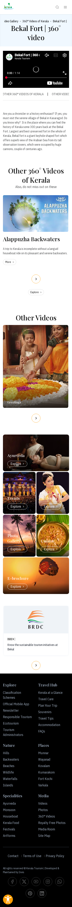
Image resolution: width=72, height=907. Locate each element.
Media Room (46, 829)
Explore (34, 292)
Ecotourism (11, 723)
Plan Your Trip (47, 705)
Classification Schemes (12, 695)
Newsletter (11, 710)
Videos (42, 803)
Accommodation (49, 725)
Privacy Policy (55, 856)
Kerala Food (11, 823)
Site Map (44, 836)
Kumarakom (46, 772)
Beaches (8, 766)
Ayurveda (9, 803)
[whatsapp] (59, 881)
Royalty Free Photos (52, 823)
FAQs (41, 731)
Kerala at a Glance (50, 692)
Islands (8, 785)
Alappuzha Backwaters (31, 239)
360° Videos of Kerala (35, 21)
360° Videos (46, 816)
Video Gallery (10, 21)
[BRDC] (36, 619)
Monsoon (9, 810)
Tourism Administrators (13, 732)
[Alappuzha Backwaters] (35, 213)
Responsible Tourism (17, 717)
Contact (13, 856)
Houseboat (10, 816)
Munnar (43, 753)
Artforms (9, 836)
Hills (6, 753)
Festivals (9, 829)
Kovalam (44, 766)
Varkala (43, 785)
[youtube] (36, 881)
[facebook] (12, 881)
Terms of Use (32, 856)
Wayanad (44, 759)
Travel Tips (46, 718)
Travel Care (46, 699)
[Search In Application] (57, 7)
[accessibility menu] (8, 899)
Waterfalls (10, 779)
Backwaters (11, 759)
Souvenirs (45, 712)
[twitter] (24, 881)
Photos (43, 810)
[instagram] (47, 881)
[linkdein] (41, 893)
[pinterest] (30, 893)
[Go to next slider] (36, 279)
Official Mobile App (16, 704)
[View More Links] (65, 7)
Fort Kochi (45, 779)
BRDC (11, 639)
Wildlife (8, 772)
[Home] (8, 7)
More (8, 262)
